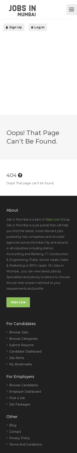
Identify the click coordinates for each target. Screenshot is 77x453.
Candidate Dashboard (25, 351)
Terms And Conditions (25, 444)
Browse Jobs (18, 332)
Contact (15, 432)
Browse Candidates (23, 385)
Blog (12, 425)
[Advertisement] (38, 76)
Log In (39, 27)
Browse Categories (23, 339)
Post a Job (17, 398)
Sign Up (15, 27)
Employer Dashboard (25, 391)
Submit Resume (21, 345)
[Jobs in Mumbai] (37, 12)
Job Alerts (16, 358)
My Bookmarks (20, 364)
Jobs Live (52, 219)
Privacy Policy (19, 438)
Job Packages (19, 404)
